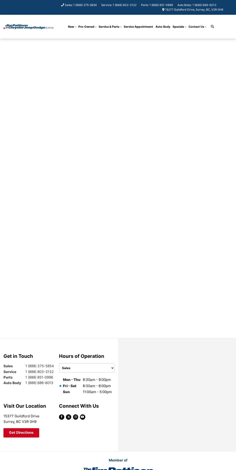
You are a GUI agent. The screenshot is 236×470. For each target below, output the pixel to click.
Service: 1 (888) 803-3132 (118, 5)
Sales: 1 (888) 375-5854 (81, 5)
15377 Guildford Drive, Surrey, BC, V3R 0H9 (194, 9)
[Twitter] (68, 417)
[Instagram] (75, 417)
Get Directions (21, 432)
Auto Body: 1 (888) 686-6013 (196, 5)
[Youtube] (82, 417)
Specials (178, 26)
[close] (167, 42)
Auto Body (163, 26)
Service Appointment (138, 26)
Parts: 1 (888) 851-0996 (157, 5)
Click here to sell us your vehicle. (136, 43)
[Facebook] (61, 417)
